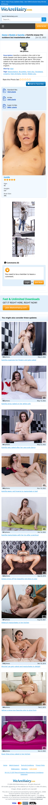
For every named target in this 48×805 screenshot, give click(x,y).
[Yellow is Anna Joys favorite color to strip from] (24, 689)
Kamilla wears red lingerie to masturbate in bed (19, 491)
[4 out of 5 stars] (27, 79)
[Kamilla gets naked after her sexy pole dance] (24, 426)
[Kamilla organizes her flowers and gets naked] (24, 339)
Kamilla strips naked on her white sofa (16, 404)
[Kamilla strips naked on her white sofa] (24, 382)
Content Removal (36, 799)
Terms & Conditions (27, 765)
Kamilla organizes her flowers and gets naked (18, 360)
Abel (12, 69)
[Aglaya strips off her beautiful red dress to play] (24, 557)
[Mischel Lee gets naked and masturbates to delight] (24, 645)
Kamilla (21, 35)
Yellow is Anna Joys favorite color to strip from (18, 710)
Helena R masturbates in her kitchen (15, 622)
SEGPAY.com (41, 797)
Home (4, 35)
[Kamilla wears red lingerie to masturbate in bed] (24, 470)
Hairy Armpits (15, 74)
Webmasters (15, 769)
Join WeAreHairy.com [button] (16, 307)
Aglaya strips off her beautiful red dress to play (19, 579)
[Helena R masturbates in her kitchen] (24, 601)
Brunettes (22, 72)
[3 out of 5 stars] (25, 79)
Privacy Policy (40, 765)
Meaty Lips (32, 74)
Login (27, 282)
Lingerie (6, 74)
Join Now (39, 282)
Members (24, 769)
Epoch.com (16, 795)
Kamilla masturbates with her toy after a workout (20, 535)
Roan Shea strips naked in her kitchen (15, 754)
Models (12, 35)
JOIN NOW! (41, 26)
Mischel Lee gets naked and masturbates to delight (20, 666)
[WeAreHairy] (24, 781)
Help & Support (14, 765)
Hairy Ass (30, 72)
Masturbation (13, 72)
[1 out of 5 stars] (20, 79)
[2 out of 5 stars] (23, 79)
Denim (24, 74)
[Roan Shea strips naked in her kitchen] (24, 733)
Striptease (39, 72)
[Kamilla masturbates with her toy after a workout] (24, 514)
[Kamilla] (24, 143)
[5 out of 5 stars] (30, 79)
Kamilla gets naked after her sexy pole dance (18, 447)
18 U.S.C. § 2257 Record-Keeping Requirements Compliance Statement (24, 773)
